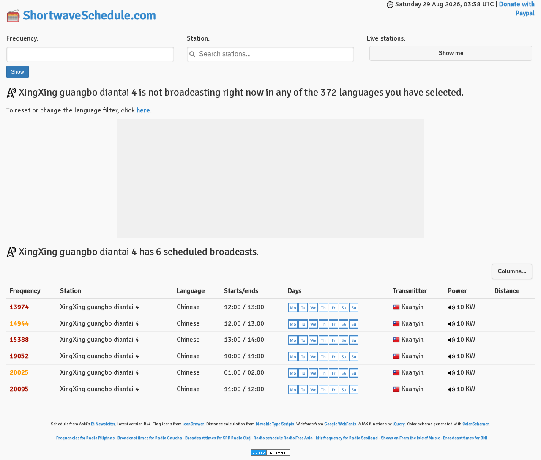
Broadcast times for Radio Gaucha (149, 438)
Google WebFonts (340, 424)
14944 (19, 323)
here (143, 110)
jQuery (399, 424)
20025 (19, 372)
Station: (198, 38)
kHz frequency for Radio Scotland (347, 438)
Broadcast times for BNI (465, 438)
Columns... (512, 271)
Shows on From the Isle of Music (410, 438)
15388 (19, 339)
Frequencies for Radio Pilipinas (85, 438)
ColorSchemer (475, 424)
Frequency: (22, 38)
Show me (451, 53)
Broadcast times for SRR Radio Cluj (218, 438)
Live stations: (386, 38)
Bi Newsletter (103, 424)
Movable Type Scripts (275, 424)
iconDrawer (193, 424)
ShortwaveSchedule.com (89, 15)
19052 (19, 356)
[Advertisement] (286, 12)
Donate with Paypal (517, 8)
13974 (19, 307)
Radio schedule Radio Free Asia (283, 438)
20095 (19, 389)
